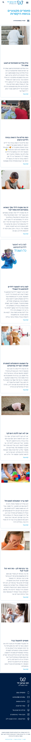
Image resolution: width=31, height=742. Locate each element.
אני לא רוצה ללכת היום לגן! (17, 433)
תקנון (24, 739)
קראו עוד (25, 94)
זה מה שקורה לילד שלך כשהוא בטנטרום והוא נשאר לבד (15, 208)
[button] (27, 2)
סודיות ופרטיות (8, 739)
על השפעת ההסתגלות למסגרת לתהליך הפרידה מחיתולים (15, 364)
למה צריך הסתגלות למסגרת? (16, 501)
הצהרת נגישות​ (17, 739)
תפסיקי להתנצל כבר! (19, 640)
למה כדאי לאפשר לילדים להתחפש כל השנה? (18, 288)
